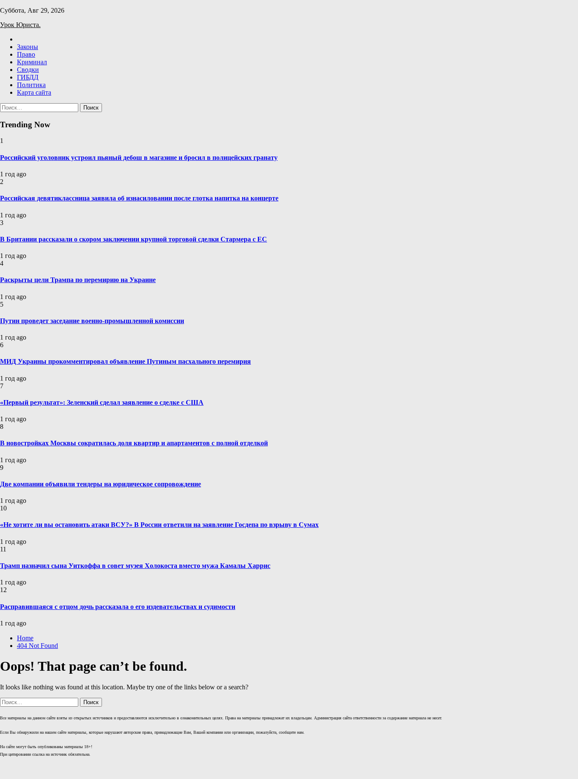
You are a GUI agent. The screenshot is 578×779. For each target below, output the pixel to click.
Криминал (32, 62)
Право (26, 54)
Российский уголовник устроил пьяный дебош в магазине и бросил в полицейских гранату (139, 157)
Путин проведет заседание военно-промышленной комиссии (92, 320)
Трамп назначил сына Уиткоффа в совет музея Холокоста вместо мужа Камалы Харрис (135, 565)
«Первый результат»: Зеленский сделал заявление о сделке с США (102, 402)
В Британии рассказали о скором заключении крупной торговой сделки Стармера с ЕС (133, 239)
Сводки (28, 69)
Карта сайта (34, 92)
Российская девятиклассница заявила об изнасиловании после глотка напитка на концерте (139, 198)
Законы (27, 46)
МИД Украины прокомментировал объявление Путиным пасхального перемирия (125, 361)
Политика (31, 84)
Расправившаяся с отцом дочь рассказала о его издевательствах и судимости (117, 606)
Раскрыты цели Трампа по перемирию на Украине (78, 279)
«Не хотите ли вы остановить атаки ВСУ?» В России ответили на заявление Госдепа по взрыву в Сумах (159, 524)
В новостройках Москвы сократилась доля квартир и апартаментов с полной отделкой (134, 443)
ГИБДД (28, 77)
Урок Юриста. (20, 24)
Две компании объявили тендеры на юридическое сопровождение (100, 484)
